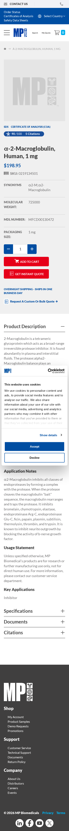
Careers (13, 788)
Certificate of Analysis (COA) (30, 126)
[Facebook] (29, 823)
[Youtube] (39, 823)
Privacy (47, 813)
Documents (15, 621)
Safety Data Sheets (16, 20)
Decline (34, 457)
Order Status (12, 12)
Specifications (18, 611)
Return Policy (16, 762)
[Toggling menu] (7, 32)
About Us (14, 779)
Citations (13, 632)
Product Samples (19, 721)
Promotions (15, 731)
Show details (48, 435)
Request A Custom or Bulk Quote (32, 301)
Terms (60, 813)
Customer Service (19, 748)
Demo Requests (18, 726)
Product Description (25, 326)
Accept (34, 446)
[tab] (34, 327)
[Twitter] (49, 823)
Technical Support (19, 752)
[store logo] (22, 32)
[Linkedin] (20, 823)
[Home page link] (18, 700)
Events (12, 792)
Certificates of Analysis (18, 16)
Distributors (16, 783)
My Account (16, 717)
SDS (6, 126)
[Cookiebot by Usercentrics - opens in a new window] (49, 370)
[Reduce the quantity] (8, 249)
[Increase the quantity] (32, 249)
